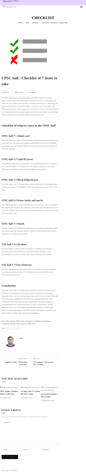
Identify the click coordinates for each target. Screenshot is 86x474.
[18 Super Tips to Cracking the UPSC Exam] (30, 387)
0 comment (32, 92)
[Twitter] (13, 328)
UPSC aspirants (21, 324)
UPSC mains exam (8, 109)
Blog (27, 23)
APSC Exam (20, 321)
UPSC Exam (31, 324)
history (15, 106)
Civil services (46, 321)
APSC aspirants (10, 321)
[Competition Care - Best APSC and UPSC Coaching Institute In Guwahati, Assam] (15, 6)
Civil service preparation (33, 321)
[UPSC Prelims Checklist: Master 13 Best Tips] (8, 387)
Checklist (35, 23)
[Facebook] (8, 328)
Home (20, 23)
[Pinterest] (18, 328)
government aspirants (9, 324)
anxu (21, 338)
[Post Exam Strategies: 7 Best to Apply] (50, 388)
